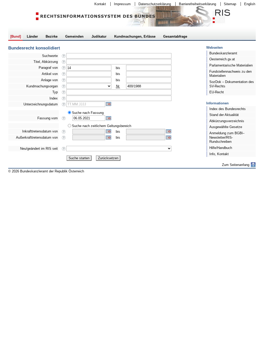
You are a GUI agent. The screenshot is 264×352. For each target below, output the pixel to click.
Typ (55, 92)
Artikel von (50, 74)
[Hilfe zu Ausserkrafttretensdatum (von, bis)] (64, 139)
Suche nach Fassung (88, 113)
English (249, 4)
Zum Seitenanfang (235, 165)
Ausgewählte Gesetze (225, 127)
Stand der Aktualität (224, 115)
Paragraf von (48, 68)
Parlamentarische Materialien (231, 65)
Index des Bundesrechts (227, 109)
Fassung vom (47, 118)
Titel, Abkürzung (46, 62)
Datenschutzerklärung (153, 4)
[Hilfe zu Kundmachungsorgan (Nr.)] (64, 88)
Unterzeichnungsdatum (40, 104)
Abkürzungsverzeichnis (226, 121)
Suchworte (50, 56)
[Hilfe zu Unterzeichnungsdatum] (64, 106)
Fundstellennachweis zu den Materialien (230, 74)
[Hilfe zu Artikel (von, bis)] (64, 75)
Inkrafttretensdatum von (40, 131)
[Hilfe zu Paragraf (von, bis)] (64, 69)
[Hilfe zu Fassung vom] (64, 120)
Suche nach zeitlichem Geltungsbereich (101, 126)
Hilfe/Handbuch (220, 148)
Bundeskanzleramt (223, 53)
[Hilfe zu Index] (64, 100)
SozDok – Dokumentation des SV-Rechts (231, 84)
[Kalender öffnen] (108, 104)
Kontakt (98, 4)
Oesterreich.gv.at (222, 59)
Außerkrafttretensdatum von (37, 137)
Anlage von (49, 80)
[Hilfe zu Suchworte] (64, 57)
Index (54, 98)
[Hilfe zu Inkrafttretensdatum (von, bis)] (64, 133)
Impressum (121, 4)
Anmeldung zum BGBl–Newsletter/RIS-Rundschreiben (226, 137)
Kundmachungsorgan (42, 86)
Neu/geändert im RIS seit (39, 148)
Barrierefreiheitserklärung (196, 4)
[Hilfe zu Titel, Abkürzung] (64, 63)
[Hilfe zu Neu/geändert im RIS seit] (64, 150)
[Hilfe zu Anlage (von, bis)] (64, 81)
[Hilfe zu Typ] (64, 94)
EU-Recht (216, 92)
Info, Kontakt (219, 154)
